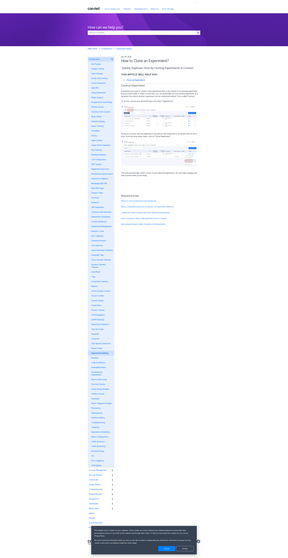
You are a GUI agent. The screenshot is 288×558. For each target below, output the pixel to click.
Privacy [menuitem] (94, 136)
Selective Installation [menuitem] (99, 178)
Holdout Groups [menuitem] (97, 394)
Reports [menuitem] (94, 286)
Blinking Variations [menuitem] (98, 155)
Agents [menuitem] (92, 513)
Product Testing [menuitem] (97, 310)
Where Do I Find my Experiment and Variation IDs (138, 201)
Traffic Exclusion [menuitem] (98, 441)
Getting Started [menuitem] (95, 475)
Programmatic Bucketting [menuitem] (101, 102)
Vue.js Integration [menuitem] (98, 83)
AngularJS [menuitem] (95, 334)
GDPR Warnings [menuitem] (97, 319)
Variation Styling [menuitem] (98, 121)
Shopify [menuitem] (92, 518)
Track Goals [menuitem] (93, 480)
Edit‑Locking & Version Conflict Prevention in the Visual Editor (143, 224)
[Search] (198, 33)
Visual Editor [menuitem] (96, 305)
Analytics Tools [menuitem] (97, 231)
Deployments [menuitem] (96, 413)
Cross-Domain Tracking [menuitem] (100, 260)
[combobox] (142, 33)
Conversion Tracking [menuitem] (99, 281)
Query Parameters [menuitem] (98, 92)
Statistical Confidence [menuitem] (100, 324)
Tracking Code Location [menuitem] (100, 112)
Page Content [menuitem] (96, 140)
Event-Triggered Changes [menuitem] (101, 403)
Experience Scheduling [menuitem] (100, 432)
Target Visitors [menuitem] (95, 484)
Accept (166, 549)
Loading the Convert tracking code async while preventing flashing (145, 212)
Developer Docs (140, 9)
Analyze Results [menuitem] (95, 494)
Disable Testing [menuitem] (97, 69)
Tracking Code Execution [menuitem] (101, 212)
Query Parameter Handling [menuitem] (102, 250)
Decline (185, 549)
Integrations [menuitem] (94, 499)
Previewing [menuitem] (95, 408)
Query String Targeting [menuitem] (100, 145)
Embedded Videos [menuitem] (98, 367)
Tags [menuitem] (93, 276)
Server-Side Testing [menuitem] (99, 78)
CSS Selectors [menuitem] (97, 245)
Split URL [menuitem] (95, 88)
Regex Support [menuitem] (97, 97)
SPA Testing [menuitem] (96, 164)
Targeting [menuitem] (95, 427)
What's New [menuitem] (94, 508)
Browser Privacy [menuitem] (97, 451)
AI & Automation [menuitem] (95, 523)
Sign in (197, 2)
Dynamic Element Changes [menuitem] (98, 265)
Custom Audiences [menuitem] (99, 221)
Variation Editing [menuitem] (98, 418)
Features (127, 9)
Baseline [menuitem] (94, 358)
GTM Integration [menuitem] (98, 315)
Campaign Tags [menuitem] (97, 255)
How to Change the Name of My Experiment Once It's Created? (144, 218)
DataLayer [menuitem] (95, 398)
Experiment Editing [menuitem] (99, 353)
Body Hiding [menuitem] (96, 116)
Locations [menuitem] (95, 339)
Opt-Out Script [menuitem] (97, 329)
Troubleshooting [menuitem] (98, 422)
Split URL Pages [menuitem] (97, 188)
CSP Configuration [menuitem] (98, 159)
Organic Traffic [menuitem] (97, 193)
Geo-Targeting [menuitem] (97, 236)
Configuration (106, 49)
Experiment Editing (124, 49)
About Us (154, 9)
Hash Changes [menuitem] (97, 73)
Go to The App (168, 9)
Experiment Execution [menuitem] (100, 169)
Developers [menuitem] (93, 503)
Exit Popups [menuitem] (96, 64)
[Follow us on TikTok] (198, 541)
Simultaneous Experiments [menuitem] (97, 373)
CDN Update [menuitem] (96, 465)
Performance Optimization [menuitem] (102, 174)
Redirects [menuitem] (95, 202)
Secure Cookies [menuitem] (97, 296)
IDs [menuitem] (92, 456)
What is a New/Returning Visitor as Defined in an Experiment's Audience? (147, 207)
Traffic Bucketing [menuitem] (98, 446)
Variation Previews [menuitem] (98, 241)
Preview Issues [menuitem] (97, 107)
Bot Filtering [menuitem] (96, 150)
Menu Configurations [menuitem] (99, 437)
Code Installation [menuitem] (98, 362)
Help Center (92, 49)
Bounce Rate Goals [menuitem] (99, 379)
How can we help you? (105, 27)
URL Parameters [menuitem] (97, 207)
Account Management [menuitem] (98, 470)
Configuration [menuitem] (94, 59)
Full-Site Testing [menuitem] (98, 384)
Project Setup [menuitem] (96, 348)
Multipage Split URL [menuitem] (99, 183)
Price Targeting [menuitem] (97, 461)
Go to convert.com (112, 9)
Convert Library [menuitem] (97, 300)
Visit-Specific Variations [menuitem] (101, 343)
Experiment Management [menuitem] (101, 226)
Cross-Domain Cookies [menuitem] (100, 291)
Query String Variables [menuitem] (100, 389)
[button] (112, 59)
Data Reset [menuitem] (95, 272)
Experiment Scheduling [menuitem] (100, 217)
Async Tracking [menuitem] (97, 126)
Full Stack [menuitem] (95, 198)
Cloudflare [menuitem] (95, 131)
